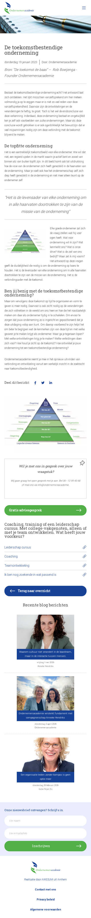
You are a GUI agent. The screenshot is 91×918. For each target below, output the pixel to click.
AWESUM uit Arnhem (54, 879)
